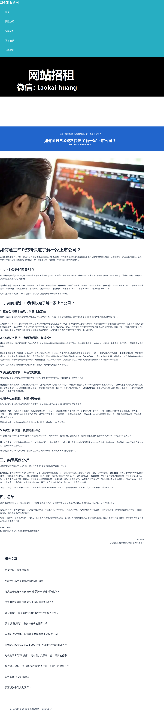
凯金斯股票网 (9, 2)
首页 (7, 11)
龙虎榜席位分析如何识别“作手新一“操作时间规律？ (32, 591)
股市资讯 (9, 40)
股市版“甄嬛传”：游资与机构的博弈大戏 (26, 623)
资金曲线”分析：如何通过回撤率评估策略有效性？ (32, 612)
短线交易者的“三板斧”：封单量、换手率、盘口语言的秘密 (36, 655)
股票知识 (9, 50)
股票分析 (9, 31)
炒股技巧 (9, 21)
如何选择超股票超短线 (17, 676)
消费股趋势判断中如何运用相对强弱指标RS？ (29, 602)
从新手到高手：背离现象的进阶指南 (24, 580)
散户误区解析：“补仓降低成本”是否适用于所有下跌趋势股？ (37, 666)
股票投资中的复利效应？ (18, 687)
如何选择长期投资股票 (17, 570)
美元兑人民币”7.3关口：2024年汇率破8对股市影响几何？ (36, 644)
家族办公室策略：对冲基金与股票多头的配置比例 (31, 634)
